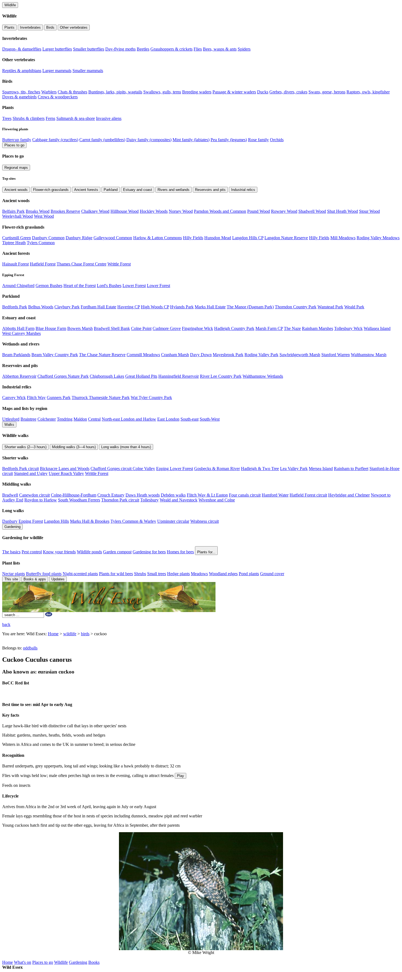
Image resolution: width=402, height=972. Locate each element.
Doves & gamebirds (19, 96)
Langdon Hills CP (247, 237)
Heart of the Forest (79, 285)
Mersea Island (321, 468)
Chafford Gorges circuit (112, 468)
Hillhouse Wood (124, 211)
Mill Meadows (343, 237)
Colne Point (141, 328)
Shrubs (140, 573)
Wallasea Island (377, 328)
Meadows (199, 573)
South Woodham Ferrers (79, 500)
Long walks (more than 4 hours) (126, 447)
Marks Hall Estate (210, 307)
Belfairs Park (13, 211)
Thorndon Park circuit (120, 500)
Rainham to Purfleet (351, 468)
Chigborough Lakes (107, 376)
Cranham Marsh (175, 354)
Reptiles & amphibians (21, 70)
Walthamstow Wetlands (263, 376)
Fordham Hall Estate (98, 307)
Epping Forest (31, 521)
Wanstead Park (330, 307)
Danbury (10, 521)
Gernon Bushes (49, 285)
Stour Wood (369, 211)
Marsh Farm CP (269, 328)
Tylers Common (41, 242)
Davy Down (201, 354)
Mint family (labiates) (191, 139)
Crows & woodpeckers (58, 96)
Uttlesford (10, 419)
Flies (198, 49)
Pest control (32, 551)
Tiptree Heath (14, 242)
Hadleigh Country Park (234, 328)
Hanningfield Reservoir (178, 376)
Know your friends (59, 551)
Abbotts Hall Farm (18, 328)
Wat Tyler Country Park (151, 397)
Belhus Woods (40, 307)
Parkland (111, 190)
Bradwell (10, 495)
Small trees (156, 573)
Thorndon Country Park (295, 307)
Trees (6, 118)
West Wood (44, 216)
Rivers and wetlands (174, 190)
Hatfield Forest (43, 264)
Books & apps (35, 579)
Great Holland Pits (141, 376)
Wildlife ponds (89, 551)
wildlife (69, 633)
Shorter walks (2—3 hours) (25, 447)
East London (168, 419)
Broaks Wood (37, 211)
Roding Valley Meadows (378, 237)
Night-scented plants (80, 573)
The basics (11, 551)
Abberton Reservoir (19, 376)
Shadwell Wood (312, 211)
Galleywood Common (113, 237)
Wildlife (10, 5)
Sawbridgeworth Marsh (299, 354)
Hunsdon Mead (217, 237)
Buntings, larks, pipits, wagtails (115, 92)
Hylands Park (182, 307)
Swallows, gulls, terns (162, 92)
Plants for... (206, 552)
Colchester (46, 419)
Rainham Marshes (317, 328)
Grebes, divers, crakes (288, 92)
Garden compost (117, 551)
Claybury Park (67, 307)
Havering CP (128, 307)
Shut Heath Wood (342, 211)
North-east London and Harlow (129, 419)
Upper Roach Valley (66, 473)
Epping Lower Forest (174, 468)
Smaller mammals (87, 70)
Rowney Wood (284, 211)
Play (180, 776)
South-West (210, 419)
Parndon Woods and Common (220, 211)
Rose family (258, 139)
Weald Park (354, 307)
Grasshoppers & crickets (171, 49)
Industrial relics (243, 190)
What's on (22, 962)
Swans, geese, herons (326, 92)
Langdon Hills (56, 521)
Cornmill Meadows (143, 354)
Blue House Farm (51, 328)
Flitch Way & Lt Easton (207, 495)
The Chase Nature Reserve (102, 354)
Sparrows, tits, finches (21, 92)
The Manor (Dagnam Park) (250, 307)
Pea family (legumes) (229, 139)
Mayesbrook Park (228, 354)
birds (85, 633)
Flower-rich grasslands (51, 190)
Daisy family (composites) (148, 139)
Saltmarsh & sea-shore (75, 118)
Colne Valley (144, 468)
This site (11, 579)
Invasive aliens (108, 118)
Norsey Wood (181, 211)
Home (53, 633)
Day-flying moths (120, 49)
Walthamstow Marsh (368, 354)
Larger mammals (56, 70)
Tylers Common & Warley (133, 521)
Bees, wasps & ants (220, 49)
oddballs (30, 648)
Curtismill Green (16, 237)
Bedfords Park (14, 307)
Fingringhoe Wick (197, 328)
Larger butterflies (57, 49)
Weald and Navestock (178, 500)
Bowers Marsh (80, 328)
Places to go (14, 145)
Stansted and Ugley (31, 473)
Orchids (277, 139)
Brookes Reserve (65, 211)
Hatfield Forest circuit (308, 495)
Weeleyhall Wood (17, 216)
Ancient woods (16, 190)
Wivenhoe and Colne (217, 500)
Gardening (12, 527)
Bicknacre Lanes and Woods (64, 468)
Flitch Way (36, 397)
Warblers (49, 92)
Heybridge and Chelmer (349, 495)
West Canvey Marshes (21, 333)
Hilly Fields (193, 237)
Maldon (80, 419)
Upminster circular (173, 521)
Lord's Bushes (109, 285)
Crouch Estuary (110, 495)
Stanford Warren (335, 354)
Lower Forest (134, 285)
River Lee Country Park (220, 376)
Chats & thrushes (72, 92)
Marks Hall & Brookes (89, 521)
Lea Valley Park (294, 468)
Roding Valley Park (261, 354)
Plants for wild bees (116, 573)
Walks (9, 425)
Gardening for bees (149, 551)
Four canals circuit (245, 495)
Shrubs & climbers (29, 118)
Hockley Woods (154, 211)
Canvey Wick (14, 397)
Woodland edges (223, 573)
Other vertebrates (74, 27)
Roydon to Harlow (40, 500)
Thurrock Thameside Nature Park (101, 397)
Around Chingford (18, 285)
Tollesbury (149, 500)
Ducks (262, 92)
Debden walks (173, 495)
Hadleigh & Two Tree (260, 468)
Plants (9, 27)
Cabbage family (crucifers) (55, 139)
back (6, 624)
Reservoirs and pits (210, 190)
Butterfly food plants (44, 573)
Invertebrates (30, 27)
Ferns (50, 118)
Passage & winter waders (234, 92)
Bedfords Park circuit (20, 468)
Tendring (64, 419)
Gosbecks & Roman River (217, 468)
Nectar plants (13, 573)
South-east (189, 419)
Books (94, 962)
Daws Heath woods (143, 495)
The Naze (292, 328)
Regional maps (16, 168)
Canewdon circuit (34, 495)
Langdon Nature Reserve (286, 237)
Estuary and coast (137, 190)
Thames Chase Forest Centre (81, 264)
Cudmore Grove (167, 328)
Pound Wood (258, 211)
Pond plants (249, 573)
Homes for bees (180, 551)
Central (94, 419)
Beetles (143, 49)
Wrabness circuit (204, 521)
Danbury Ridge (79, 237)
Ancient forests (86, 190)
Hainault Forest (15, 264)
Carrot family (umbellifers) (102, 139)
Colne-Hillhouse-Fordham (73, 495)
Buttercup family (16, 139)
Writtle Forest (119, 264)
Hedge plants (178, 573)
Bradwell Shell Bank (112, 328)
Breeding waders (196, 92)
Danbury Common (48, 237)
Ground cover (272, 573)
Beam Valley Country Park (54, 354)
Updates (58, 579)
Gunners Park (59, 397)
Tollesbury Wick (348, 328)
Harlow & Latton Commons (157, 237)
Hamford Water (275, 495)
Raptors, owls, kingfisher (368, 92)
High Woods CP (155, 307)
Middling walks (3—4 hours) (74, 447)
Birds (50, 27)
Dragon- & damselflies (21, 49)
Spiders (244, 49)
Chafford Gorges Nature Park (63, 376)
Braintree (28, 419)
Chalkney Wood (95, 211)
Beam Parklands (16, 354)
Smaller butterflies (88, 49)
